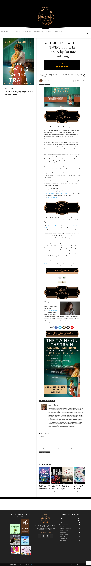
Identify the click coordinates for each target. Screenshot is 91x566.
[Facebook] (43, 536)
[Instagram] (47, 536)
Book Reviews (42, 84)
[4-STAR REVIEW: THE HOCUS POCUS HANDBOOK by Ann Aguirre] (44, 475)
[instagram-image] (5, 504)
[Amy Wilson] (41, 81)
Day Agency (33, 564)
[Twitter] (51, 536)
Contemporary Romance (78, 483)
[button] (86, 33)
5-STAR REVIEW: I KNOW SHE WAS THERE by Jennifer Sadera (49, 75)
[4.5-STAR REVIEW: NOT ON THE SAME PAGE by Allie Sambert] (79, 475)
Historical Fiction (47, 84)
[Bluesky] (39, 536)
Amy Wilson (48, 81)
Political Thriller (55, 483)
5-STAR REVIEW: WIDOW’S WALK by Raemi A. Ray (74, 75)
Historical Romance (65, 483)
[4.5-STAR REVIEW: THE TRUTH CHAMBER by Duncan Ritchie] (56, 475)
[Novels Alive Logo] (45, 17)
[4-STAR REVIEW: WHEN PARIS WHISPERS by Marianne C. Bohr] (67, 475)
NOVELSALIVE (50, 498)
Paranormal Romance (43, 483)
